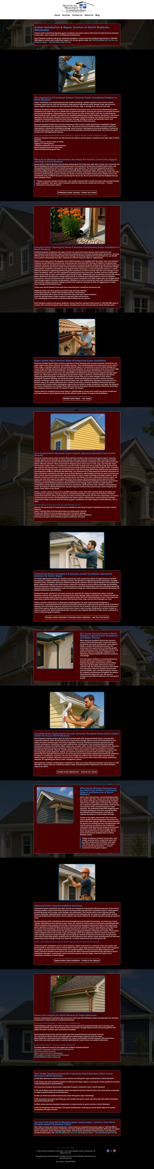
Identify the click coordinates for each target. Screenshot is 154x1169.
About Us (89, 15)
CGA (63, 1148)
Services (66, 15)
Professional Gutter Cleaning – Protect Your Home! (77, 192)
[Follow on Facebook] (108, 1151)
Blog (97, 15)
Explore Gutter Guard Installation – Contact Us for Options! (77, 960)
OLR (58, 1148)
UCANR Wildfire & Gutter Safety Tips (47, 1057)
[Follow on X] (111, 1151)
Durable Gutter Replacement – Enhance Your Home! (77, 772)
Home (57, 15)
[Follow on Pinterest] (114, 1151)
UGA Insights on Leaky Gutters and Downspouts (51, 1055)
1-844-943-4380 (97, 40)
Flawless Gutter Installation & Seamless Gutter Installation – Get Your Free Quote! (77, 617)
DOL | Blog (70, 1148)
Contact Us (77, 15)
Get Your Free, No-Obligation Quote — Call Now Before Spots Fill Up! (92, 1133)
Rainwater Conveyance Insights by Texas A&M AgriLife (54, 1049)
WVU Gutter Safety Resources (45, 1051)
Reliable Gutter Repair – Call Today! (77, 398)
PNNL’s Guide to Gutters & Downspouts (48, 1053)
